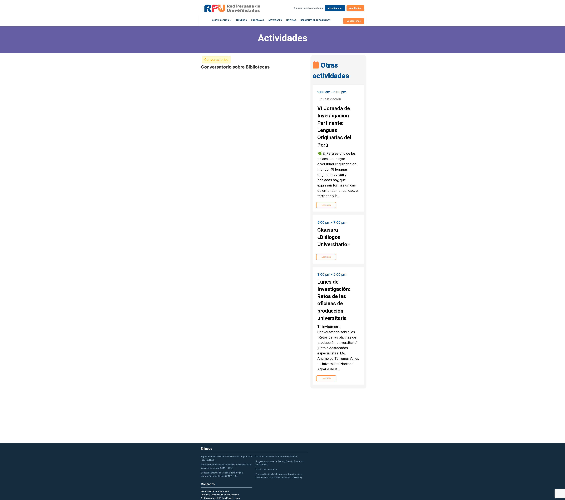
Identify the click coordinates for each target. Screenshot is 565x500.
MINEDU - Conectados (266, 469)
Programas (257, 20)
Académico (355, 8)
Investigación (335, 8)
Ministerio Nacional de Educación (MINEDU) (277, 456)
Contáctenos (354, 21)
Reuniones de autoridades (315, 20)
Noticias (291, 20)
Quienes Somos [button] (220, 20)
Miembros (241, 20)
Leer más (326, 205)
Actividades (275, 20)
